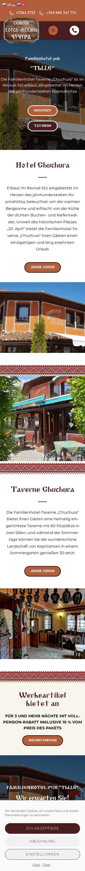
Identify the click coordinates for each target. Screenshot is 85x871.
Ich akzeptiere (42, 828)
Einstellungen (42, 854)
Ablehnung (42, 841)
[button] (5, 419)
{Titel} (36, 865)
